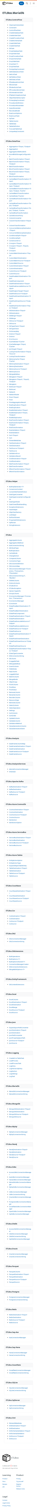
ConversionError (15, 241)
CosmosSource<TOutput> (18, 815)
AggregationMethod (16, 543)
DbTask (11, 48)
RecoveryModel (14, 111)
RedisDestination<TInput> (18, 1315)
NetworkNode (14, 394)
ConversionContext (16, 489)
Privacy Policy (6, 1506)
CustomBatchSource (16, 263)
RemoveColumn (14, 692)
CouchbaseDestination (17, 896)
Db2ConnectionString (16, 941)
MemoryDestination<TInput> (19, 364)
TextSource (13, 451)
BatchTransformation (16, 166)
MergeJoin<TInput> (16, 377)
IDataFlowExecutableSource (19, 626)
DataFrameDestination (17, 749)
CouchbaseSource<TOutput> (19, 898)
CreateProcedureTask (16, 38)
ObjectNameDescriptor (17, 98)
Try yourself (19, 1481)
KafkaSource (13, 794)
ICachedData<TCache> (17, 342)
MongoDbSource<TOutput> (18, 1114)
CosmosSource (14, 817)
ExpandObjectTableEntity (18, 866)
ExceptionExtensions (16, 507)
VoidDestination (14, 461)
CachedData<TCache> (16, 196)
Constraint (12, 28)
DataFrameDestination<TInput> (20, 746)
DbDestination (14, 313)
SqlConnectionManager (17, 1406)
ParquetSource (14, 1282)
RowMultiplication (15, 417)
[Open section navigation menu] (30, 3)
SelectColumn (14, 705)
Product (4, 1479)
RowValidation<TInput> (17, 430)
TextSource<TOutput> (16, 448)
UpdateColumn (14, 718)
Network (12, 392)
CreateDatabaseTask (16, 33)
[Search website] (27, 3)
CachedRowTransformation (18, 213)
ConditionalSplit (14, 238)
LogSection (13, 1071)
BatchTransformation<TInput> (19, 159)
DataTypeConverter (16, 494)
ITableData (13, 669)
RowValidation (14, 433)
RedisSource (13, 1322)
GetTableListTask (15, 77)
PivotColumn (13, 684)
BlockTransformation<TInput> (19, 169)
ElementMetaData (15, 1423)
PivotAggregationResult (17, 402)
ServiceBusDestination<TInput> (20, 838)
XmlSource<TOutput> (16, 1436)
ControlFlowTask (15, 30)
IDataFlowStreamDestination (19, 639)
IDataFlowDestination (16, 619)
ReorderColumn (14, 697)
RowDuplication (14, 407)
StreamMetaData (15, 440)
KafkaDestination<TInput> (18, 787)
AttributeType (14, 548)
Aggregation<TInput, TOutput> (20, 146)
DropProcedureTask (16, 56)
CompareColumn (15, 558)
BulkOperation (14, 551)
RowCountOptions (15, 113)
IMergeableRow (14, 664)
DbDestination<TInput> (17, 310)
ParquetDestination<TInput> (19, 1274)
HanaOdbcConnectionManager (20, 1180)
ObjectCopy (13, 682)
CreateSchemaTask (15, 41)
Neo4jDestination (15, 1152)
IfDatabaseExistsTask (16, 82)
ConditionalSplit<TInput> (18, 235)
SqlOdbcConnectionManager (19, 1214)
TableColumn (13, 121)
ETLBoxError (13, 586)
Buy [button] (21, 3)
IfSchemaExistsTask (16, 92)
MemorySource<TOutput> (18, 369)
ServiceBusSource (15, 845)
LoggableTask (14, 674)
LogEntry (12, 1066)
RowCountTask (14, 116)
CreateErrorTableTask (16, 1058)
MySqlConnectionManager (18, 1132)
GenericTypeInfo (15, 591)
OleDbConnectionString (17, 1236)
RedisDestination (15, 1317)
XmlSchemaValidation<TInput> (20, 1431)
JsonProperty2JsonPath (17, 1038)
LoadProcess (13, 1061)
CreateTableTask (14, 43)
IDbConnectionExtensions (18, 967)
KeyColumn (13, 671)
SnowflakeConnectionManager (20, 1370)
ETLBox (9, 3)
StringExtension (14, 525)
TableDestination (15, 871)
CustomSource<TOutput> (18, 271)
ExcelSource (13, 1012)
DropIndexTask (14, 54)
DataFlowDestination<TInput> (19, 284)
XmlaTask (12, 772)
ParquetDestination (16, 1277)
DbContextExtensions (16, 984)
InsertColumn (14, 666)
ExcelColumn (13, 999)
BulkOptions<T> (14, 959)
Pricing (18, 1479)
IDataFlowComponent (16, 613)
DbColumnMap (14, 566)
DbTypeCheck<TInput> (17, 326)
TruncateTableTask (15, 129)
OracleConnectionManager (18, 1254)
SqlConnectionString (16, 1408)
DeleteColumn (14, 580)
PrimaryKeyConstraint (16, 100)
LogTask (12, 1076)
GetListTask (13, 74)
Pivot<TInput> (14, 397)
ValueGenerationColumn (17, 726)
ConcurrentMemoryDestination (20, 233)
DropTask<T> (13, 64)
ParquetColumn (14, 1272)
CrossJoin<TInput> (15, 243)
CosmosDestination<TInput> (19, 810)
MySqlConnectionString (17, 1134)
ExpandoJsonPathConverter (18, 1028)
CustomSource (14, 274)
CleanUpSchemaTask (16, 25)
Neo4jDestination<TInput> (18, 1149)
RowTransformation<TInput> (19, 420)
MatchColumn (14, 677)
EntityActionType (15, 863)
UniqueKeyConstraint (16, 131)
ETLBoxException (15, 588)
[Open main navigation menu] (33, 3)
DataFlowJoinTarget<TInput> (19, 291)
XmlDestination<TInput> (17, 1426)
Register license (18, 1485)
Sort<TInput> (13, 435)
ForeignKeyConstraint (16, 69)
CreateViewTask (14, 46)
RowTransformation (16, 427)
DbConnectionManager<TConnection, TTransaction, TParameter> (20, 571)
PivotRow (12, 687)
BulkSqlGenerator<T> (16, 487)
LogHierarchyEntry (15, 1068)
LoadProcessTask (15, 1063)
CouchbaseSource (15, 901)
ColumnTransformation (17, 225)
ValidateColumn (14, 721)
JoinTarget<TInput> (16, 349)
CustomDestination (16, 268)
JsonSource (13, 1043)
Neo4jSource (13, 1157)
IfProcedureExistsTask (17, 90)
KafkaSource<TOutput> (17, 792)
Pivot (11, 400)
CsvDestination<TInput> (17, 916)
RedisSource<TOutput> (17, 1320)
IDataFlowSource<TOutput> (18, 629)
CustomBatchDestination (18, 258)
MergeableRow (14, 374)
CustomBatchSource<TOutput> (20, 261)
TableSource (13, 876)
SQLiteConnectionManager (18, 1388)
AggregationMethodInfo (17, 152)
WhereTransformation (16, 472)
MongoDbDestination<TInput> (20, 1109)
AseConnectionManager (17, 1337)
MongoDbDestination (16, 1112)
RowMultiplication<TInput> (18, 410)
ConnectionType (14, 561)
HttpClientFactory (15, 512)
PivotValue (13, 690)
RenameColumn (14, 695)
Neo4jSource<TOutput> (17, 1155)
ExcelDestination (15, 1005)
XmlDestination (14, 1428)
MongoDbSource (15, 1117)
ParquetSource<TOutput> (18, 1279)
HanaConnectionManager (18, 1353)
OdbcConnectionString (17, 1194)
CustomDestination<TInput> (19, 266)
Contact (4, 1500)
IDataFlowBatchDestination (18, 611)
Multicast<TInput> (15, 387)
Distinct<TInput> (15, 334)
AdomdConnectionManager (18, 769)
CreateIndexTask (15, 35)
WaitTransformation (16, 466)
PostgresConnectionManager (19, 1297)
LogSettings (13, 1074)
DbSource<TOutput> (16, 321)
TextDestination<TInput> (17, 443)
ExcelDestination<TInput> (18, 1002)
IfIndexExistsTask (15, 87)
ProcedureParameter (16, 105)
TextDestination (14, 446)
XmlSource (13, 1439)
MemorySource (14, 372)
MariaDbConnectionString (18, 1094)
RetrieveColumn (14, 703)
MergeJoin (12, 384)
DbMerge (12, 318)
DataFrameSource (15, 754)
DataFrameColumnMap (17, 744)
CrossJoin (12, 251)
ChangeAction (14, 556)
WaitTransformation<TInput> (19, 464)
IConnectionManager (16, 601)
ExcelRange (13, 1007)
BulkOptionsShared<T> (17, 962)
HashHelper (13, 510)
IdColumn (12, 659)
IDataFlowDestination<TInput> (20, 616)
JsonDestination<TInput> (18, 1030)
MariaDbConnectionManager (19, 1091)
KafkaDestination (15, 789)
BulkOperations (14, 956)
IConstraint (13, 603)
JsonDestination (14, 1033)
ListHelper (12, 515)
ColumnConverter (15, 218)
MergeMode (13, 679)
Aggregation (13, 149)
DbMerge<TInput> (15, 316)
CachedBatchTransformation (19, 193)
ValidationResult (15, 456)
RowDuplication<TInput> (18, 405)
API (3, 1487)
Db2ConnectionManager (17, 939)
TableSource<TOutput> (17, 873)
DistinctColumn (14, 583)
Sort (10, 438)
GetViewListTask (14, 79)
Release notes (20, 1489)
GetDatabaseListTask (16, 72)
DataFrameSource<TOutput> (19, 751)
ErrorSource (13, 339)
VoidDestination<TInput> (18, 459)
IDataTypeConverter (16, 653)
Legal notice (6, 1503)
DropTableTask (14, 61)
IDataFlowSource (15, 631)
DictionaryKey (14, 331)
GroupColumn (14, 593)
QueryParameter (15, 108)
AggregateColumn (15, 540)
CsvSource (12, 924)
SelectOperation (14, 708)
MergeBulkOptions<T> (17, 969)
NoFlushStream (14, 517)
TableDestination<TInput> (18, 868)
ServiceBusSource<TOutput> (19, 843)
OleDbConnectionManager (18, 1234)
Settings (12, 710)
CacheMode (13, 553)
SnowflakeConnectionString (19, 1373)
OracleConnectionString (17, 1257)
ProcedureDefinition (16, 103)
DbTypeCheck (14, 329)
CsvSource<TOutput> (16, 921)
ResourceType (14, 700)
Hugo (12, 1468)
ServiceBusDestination (17, 840)
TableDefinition (14, 126)
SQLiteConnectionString (17, 1390)
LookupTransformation (17, 356)
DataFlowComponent (16, 281)
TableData (12, 124)
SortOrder (12, 716)
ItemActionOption (15, 823)
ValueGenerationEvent (17, 729)
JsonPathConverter (15, 1035)
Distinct (11, 336)
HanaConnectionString (17, 1355)
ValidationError (14, 453)
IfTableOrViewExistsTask (17, 95)
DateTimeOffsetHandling (18, 504)
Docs (3, 1481)
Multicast (12, 389)
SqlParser (12, 522)
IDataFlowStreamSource (17, 646)
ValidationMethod (15, 723)
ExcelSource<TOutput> (17, 1010)
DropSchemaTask (15, 59)
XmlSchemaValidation (16, 1433)
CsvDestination (14, 919)
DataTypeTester (14, 502)
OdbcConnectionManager (18, 1192)
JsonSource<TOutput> (16, 1041)
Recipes (4, 1484)
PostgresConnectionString (18, 1300)
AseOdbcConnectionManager (19, 1177)
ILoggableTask (14, 661)
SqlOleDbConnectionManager (19, 1239)
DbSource (12, 323)
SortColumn (13, 713)
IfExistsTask (13, 85)
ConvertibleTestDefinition (18, 492)
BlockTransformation (16, 176)
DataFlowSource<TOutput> (18, 294)
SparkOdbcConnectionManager (20, 1211)
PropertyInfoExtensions (17, 520)
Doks (16, 1468)
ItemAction (13, 820)
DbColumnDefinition (16, 564)
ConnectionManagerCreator (19, 964)
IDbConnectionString (16, 656)
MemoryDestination (16, 366)
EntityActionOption (15, 860)
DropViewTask (14, 67)
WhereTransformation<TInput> (20, 469)
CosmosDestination (16, 812)
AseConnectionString (16, 545)
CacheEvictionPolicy (16, 215)
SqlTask (11, 118)
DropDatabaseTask (15, 51)
